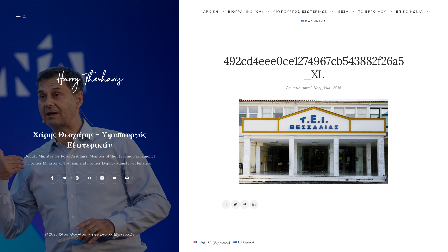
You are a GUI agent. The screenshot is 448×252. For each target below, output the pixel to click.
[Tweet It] (235, 204)
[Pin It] (244, 204)
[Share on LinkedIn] (254, 204)
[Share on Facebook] (226, 204)
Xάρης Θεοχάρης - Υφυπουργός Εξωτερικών (97, 234)
